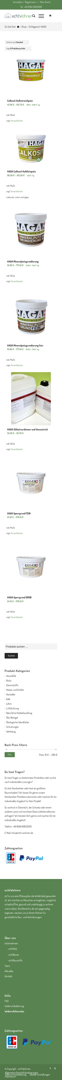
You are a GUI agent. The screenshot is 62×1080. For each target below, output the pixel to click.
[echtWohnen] (18, 27)
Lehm (9, 703)
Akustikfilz (11, 676)
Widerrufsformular (14, 1011)
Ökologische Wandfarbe (17, 722)
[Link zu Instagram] (55, 1068)
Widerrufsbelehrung (14, 1006)
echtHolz (13, 948)
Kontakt (8, 976)
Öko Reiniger (12, 717)
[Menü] (39, 15)
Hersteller (10, 694)
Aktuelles (9, 971)
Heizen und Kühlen (15, 689)
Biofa (8, 680)
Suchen (11, 656)
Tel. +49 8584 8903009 (31, 6)
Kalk (8, 699)
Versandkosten (16, 120)
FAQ (7, 1001)
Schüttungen (12, 726)
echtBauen (14, 954)
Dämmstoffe (12, 685)
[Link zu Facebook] (50, 1068)
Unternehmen (11, 943)
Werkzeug (11, 731)
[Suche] (32, 15)
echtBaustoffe (15, 960)
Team (7, 965)
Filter (10, 754)
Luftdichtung (12, 708)
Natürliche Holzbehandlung (19, 713)
